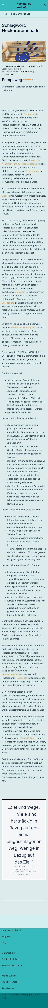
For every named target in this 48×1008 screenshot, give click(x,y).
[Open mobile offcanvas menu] (3, 5)
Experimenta (32, 171)
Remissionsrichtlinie (12, 965)
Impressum (7, 930)
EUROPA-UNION (10, 982)
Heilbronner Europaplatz (23, 327)
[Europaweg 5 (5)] (24, 51)
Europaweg (19, 79)
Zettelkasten (8, 988)
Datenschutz (8, 953)
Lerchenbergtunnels (12, 674)
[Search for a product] (45, 5)
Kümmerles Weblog (24, 5)
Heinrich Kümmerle (14, 66)
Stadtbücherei (28, 738)
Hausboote (21, 678)
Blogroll (6, 936)
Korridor (20, 292)
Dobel (5, 195)
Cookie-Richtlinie (10, 959)
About (18, 930)
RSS (4, 942)
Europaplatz (8, 302)
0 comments (8, 74)
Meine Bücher (9, 975)
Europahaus (29, 114)
